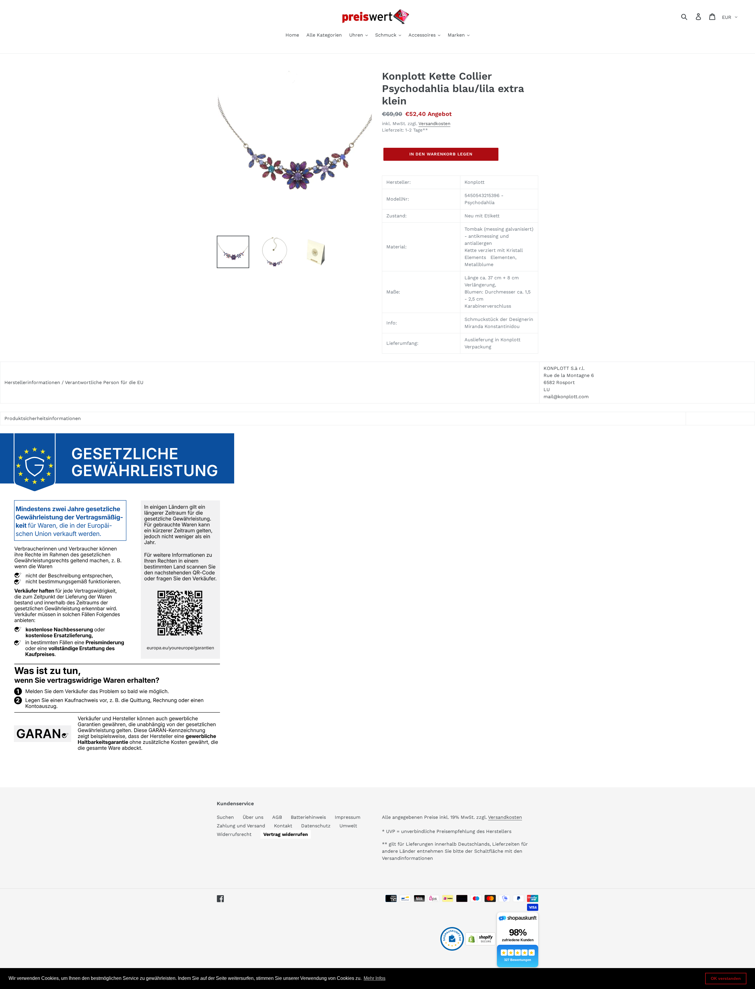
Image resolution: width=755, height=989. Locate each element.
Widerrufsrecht (234, 834)
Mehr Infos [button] (374, 978)
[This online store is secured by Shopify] (480, 944)
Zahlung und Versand (241, 826)
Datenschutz (316, 826)
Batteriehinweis (308, 817)
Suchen (225, 817)
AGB (277, 817)
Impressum (347, 817)
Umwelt (348, 826)
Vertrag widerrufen (285, 834)
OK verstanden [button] (726, 978)
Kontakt (283, 826)
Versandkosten (434, 123)
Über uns (253, 817)
